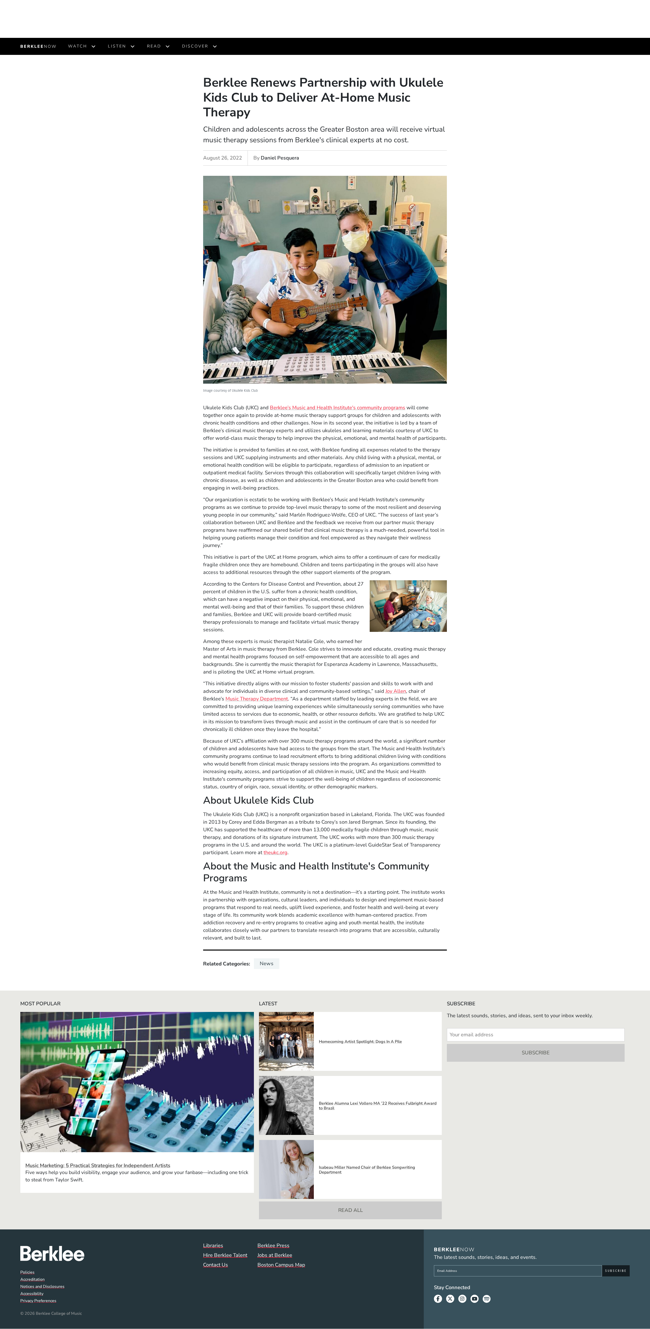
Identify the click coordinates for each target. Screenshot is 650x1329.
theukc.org (275, 852)
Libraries (213, 1245)
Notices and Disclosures (42, 1286)
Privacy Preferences (38, 1301)
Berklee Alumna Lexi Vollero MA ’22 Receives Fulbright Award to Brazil (377, 1106)
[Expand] (93, 46)
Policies (27, 1272)
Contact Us (215, 1264)
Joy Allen (395, 691)
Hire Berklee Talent (225, 1255)
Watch (77, 46)
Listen (117, 46)
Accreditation (32, 1279)
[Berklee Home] (52, 1253)
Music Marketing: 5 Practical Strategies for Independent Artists (97, 1165)
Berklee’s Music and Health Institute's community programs (337, 407)
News (267, 963)
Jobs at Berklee (274, 1255)
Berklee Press (273, 1245)
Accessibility (31, 1293)
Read (154, 46)
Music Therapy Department (256, 698)
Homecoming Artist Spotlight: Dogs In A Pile (360, 1041)
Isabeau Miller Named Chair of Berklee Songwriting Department (367, 1170)
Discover (195, 46)
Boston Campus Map (281, 1264)
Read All (350, 1210)
